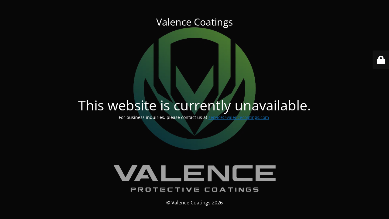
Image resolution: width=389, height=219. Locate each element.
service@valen (223, 117)
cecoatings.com (253, 117)
